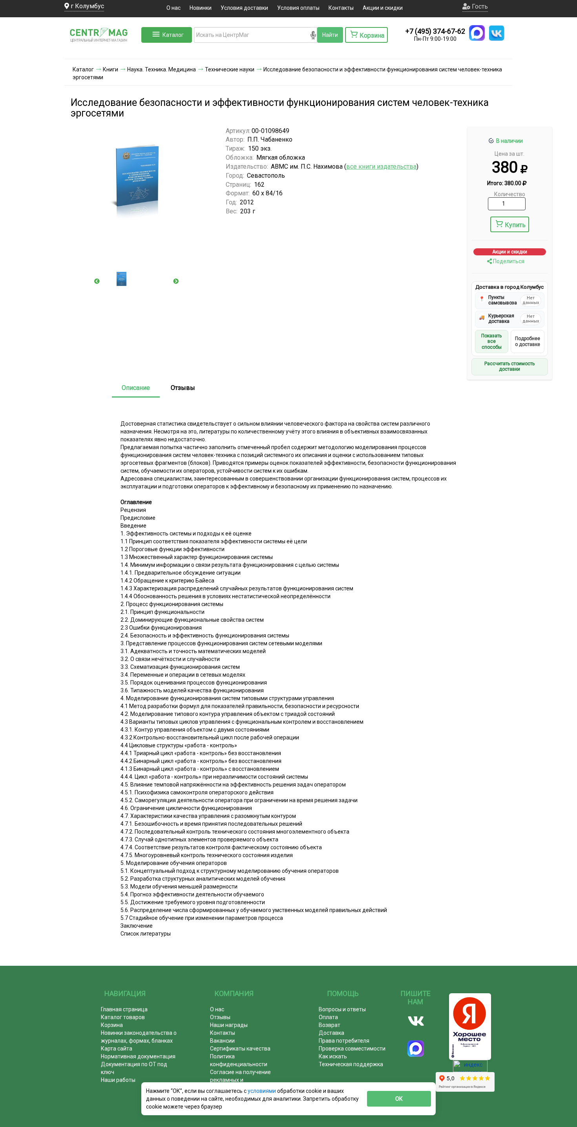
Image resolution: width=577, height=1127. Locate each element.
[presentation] (97, 281)
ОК (399, 1099)
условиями (262, 1091)
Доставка (331, 1033)
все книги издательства (381, 166)
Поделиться (508, 261)
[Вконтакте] (416, 1021)
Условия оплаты (298, 8)
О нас (173, 8)
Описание (136, 387)
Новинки (201, 8)
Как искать (333, 1056)
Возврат (329, 1025)
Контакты (341, 8)
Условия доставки (244, 8)
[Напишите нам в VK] (496, 33)
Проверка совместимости (352, 1048)
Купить (515, 225)
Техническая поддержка (351, 1064)
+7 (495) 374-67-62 (435, 31)
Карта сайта (116, 1048)
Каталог (173, 35)
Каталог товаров (123, 1017)
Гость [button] (479, 6)
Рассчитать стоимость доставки (509, 366)
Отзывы (183, 387)
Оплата (328, 1017)
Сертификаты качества (240, 1048)
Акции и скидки (383, 8)
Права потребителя (344, 1041)
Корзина (112, 1025)
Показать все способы (491, 341)
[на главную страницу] (102, 51)
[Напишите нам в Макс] (477, 33)
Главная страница (124, 1009)
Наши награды (229, 1025)
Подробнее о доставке (527, 341)
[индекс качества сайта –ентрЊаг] (470, 1068)
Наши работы (118, 1080)
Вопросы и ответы (342, 1009)
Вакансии (222, 1041)
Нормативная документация (138, 1056)
